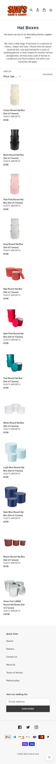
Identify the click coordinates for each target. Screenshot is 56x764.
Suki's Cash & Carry (31, 754)
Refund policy (13, 680)
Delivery (10, 649)
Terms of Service (14, 672)
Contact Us (11, 657)
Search (9, 641)
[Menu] (50, 10)
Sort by (7, 71)
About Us (10, 664)
